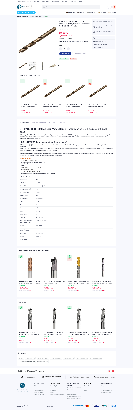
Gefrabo (21, 358)
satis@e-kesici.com (106, 392)
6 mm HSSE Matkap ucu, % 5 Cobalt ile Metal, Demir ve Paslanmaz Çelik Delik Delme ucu (30, 106)
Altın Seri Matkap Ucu (82, 358)
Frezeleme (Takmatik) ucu (40, 394)
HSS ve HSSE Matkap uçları (74, 387)
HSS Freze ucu (37, 386)
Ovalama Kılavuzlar (55, 388)
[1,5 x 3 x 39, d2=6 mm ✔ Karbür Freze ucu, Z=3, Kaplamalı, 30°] (54, 267)
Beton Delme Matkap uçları (74, 398)
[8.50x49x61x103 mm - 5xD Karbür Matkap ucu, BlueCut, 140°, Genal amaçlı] (103, 267)
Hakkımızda (104, 388)
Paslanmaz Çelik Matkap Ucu (27, 361)
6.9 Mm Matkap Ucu (42, 361)
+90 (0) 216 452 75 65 (106, 390)
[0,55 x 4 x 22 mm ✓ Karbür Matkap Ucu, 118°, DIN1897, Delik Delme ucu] (103, 318)
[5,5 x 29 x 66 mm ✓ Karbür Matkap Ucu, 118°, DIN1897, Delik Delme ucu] (54, 318)
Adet (60, 45)
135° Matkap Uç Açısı (96, 358)
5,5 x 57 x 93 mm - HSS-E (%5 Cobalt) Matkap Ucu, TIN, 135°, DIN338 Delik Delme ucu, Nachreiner (78, 282)
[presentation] (17, 65)
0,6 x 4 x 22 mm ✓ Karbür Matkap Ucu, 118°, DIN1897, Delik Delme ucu (78, 333)
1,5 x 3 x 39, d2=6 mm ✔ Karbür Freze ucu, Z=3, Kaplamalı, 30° (54, 282)
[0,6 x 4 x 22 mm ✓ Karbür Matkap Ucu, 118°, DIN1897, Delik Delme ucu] (79, 318)
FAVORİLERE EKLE (80, 53)
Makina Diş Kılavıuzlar (55, 386)
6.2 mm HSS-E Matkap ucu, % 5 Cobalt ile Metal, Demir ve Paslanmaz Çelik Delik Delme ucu (75, 106)
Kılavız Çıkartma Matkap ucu (57, 394)
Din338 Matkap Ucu (56, 358)
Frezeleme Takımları (38, 392)
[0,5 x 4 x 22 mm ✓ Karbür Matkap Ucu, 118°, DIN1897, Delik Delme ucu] (30, 318)
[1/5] (60, 30)
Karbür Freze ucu (38, 388)
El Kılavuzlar (53, 390)
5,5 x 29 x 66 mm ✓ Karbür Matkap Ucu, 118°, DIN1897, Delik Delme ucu (54, 333)
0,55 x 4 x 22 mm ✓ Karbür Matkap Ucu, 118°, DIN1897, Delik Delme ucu (102, 333)
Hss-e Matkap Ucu (69, 358)
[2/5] (61, 30)
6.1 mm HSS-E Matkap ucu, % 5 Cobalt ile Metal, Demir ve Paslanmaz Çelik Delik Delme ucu (52, 106)
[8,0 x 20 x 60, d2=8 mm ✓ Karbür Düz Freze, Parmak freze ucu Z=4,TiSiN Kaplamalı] (30, 267)
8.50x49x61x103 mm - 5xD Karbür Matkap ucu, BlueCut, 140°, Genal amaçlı (101, 282)
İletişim (103, 386)
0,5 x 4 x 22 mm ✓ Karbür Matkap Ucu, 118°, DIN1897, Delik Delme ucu (29, 333)
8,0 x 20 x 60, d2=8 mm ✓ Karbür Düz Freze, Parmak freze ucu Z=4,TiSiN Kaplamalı (29, 282)
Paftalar (52, 392)
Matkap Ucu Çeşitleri (42, 358)
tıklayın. (86, 41)
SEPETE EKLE (65, 53)
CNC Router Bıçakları (38, 390)
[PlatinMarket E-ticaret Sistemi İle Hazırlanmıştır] (78, 406)
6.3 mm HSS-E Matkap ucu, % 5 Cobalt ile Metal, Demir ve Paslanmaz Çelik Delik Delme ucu (97, 106)
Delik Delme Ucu (30, 358)
